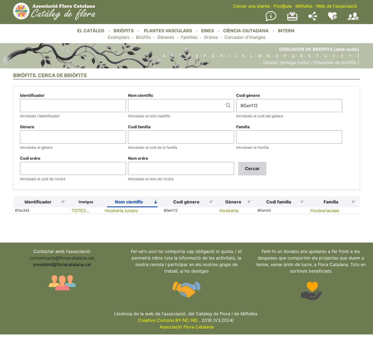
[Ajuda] (270, 62)
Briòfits (143, 37)
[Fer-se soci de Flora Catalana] (353, 20)
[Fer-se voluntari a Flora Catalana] (332, 19)
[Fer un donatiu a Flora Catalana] (292, 19)
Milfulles (303, 6)
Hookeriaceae (324, 210)
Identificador (32, 95)
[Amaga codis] (294, 62)
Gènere (27, 126)
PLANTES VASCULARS (168, 30)
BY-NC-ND (168, 320)
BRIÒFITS (124, 30)
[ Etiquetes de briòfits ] (334, 62)
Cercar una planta (251, 6)
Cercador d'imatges (244, 37)
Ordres (211, 37)
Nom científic (140, 95)
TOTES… (80, 210)
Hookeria (229, 210)
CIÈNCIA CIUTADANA (246, 30)
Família (243, 126)
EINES (207, 30)
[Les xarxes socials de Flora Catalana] (312, 19)
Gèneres (165, 37)
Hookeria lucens (121, 210)
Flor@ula (283, 6)
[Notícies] (270, 20)
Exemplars (118, 37)
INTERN (286, 30)
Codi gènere (248, 95)
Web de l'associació (336, 6)
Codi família (139, 126)
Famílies (189, 37)
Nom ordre (138, 158)
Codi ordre (30, 158)
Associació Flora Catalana (187, 327)
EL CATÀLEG (90, 30)
